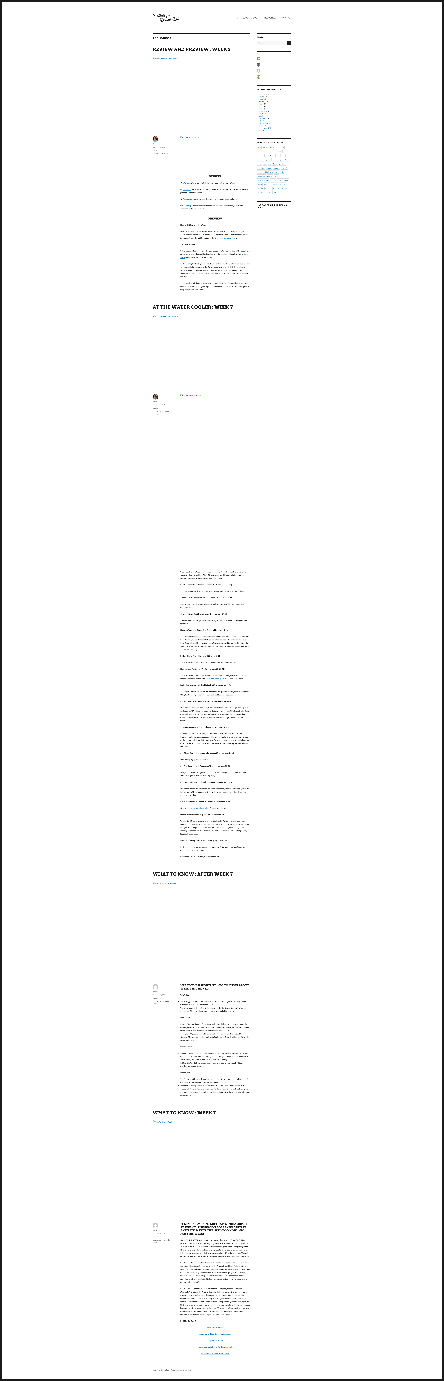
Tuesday (187, 189)
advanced (267, 148)
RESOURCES (270, 18)
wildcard (277, 192)
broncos (279, 152)
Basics (261, 99)
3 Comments (157, 414)
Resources (262, 118)
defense (260, 156)
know (287, 160)
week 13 (260, 192)
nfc (265, 164)
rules (276, 176)
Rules (260, 121)
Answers (261, 97)
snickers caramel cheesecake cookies (215, 1353)
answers (281, 148)
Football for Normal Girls (161, 1370)
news (161, 153)
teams (273, 180)
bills (265, 152)
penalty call (219, 679)
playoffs (284, 168)
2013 (259, 148)
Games (155, 408)
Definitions (262, 101)
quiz (282, 172)
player (269, 168)
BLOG (245, 18)
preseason (274, 172)
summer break (263, 180)
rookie (269, 176)
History (261, 106)
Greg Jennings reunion (223, 238)
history (275, 160)
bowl (271, 152)
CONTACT (286, 18)
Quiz (260, 116)
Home (236, 18)
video (260, 131)
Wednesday (188, 199)
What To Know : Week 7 (184, 1113)
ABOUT (255, 18)
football (155, 153)
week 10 (276, 188)
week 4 (274, 184)
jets (281, 160)
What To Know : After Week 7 (193, 874)
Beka (155, 144)
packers (282, 164)
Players (261, 114)
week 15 (269, 192)
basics (259, 152)
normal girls (272, 164)
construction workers (201, 808)
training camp (283, 180)
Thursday (187, 205)
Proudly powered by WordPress (181, 1370)
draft (278, 156)
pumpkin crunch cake (215, 1340)
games (161, 411)
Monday (186, 183)
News (155, 150)
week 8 (268, 188)
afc (274, 148)
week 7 (166, 153)
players (276, 168)
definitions (270, 156)
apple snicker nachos (215, 1327)
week (167, 1001)
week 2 (267, 184)
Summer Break (263, 123)
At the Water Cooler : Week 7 (193, 307)
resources (261, 176)
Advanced (262, 94)
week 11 (284, 188)
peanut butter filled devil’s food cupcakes (215, 1334)
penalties (260, 168)
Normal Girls (263, 111)
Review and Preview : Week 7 (192, 49)
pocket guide (262, 172)
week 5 (282, 184)
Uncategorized (264, 128)
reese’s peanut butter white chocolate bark (215, 1347)
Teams (261, 126)
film (283, 156)
